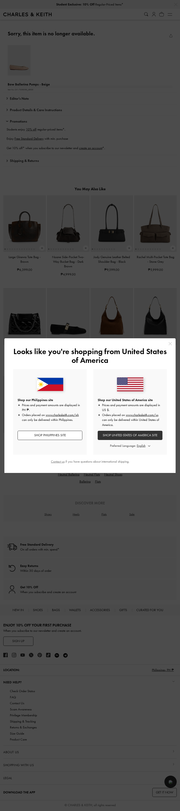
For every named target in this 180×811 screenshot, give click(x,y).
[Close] (170, 343)
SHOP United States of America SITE (130, 435)
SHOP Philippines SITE (50, 435)
